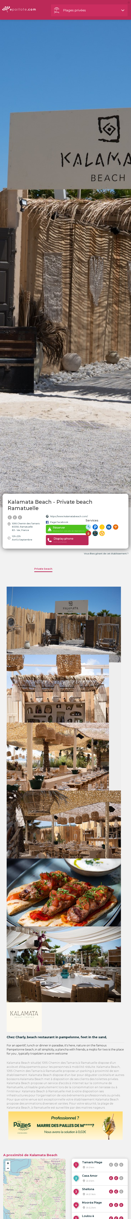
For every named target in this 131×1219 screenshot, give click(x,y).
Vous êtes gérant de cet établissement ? (106, 553)
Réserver (68, 529)
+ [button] (8, 1163)
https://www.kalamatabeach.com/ (69, 516)
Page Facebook (59, 522)
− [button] (8, 1168)
